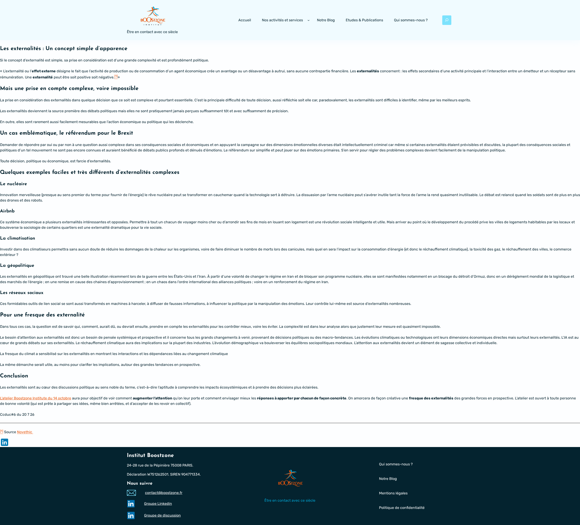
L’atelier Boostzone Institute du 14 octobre (35, 398)
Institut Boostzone (150, 455)
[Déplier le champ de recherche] (446, 20)
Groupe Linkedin (158, 503)
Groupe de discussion (162, 515)
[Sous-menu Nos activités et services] (308, 20)
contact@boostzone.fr (163, 493)
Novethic (25, 432)
